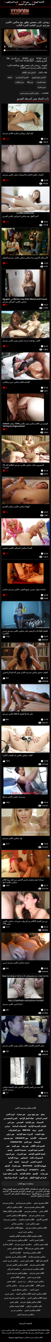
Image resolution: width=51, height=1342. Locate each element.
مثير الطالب (19, 82)
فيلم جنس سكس (41, 1244)
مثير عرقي (10, 1134)
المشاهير (24, 1158)
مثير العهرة (23, 1178)
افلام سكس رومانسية (32, 1252)
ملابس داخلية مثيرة (10, 1174)
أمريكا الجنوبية (21, 1170)
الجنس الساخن (41, 1118)
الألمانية (33, 1138)
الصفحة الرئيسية (25, 1323)
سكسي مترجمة (9, 1219)
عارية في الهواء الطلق (38, 1178)
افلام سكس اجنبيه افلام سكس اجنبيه (31, 1294)
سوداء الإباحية (13, 1158)
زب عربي (22, 1281)
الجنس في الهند (42, 1260)
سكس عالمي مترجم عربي (29, 93)
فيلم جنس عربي (26, 1260)
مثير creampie (21, 1138)
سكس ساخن (11, 1285)
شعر (8, 1146)
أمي (10, 1162)
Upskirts (34, 1170)
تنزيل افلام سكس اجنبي (37, 1298)
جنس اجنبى (34, 1289)
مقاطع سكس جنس (15, 1248)
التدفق (7, 1166)
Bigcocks (27, 1166)
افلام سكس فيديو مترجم (34, 1207)
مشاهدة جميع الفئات (25, 1184)
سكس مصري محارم (36, 1256)
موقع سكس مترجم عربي (17, 1273)
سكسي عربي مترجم (23, 1244)
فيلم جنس (11, 1281)
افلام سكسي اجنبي (32, 1310)
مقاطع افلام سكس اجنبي (16, 1215)
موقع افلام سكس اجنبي (14, 1228)
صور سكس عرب (33, 1223)
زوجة (34, 1130)
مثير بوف (25, 1146)
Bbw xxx (26, 1130)
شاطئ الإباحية (25, 1174)
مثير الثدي (28, 1142)
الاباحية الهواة (39, 2)
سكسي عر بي (16, 1310)
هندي (43, 1170)
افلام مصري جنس (41, 1203)
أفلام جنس (43, 1211)
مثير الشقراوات (14, 1130)
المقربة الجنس (36, 1162)
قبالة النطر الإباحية (27, 1118)
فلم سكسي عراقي (34, 1306)
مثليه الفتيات (41, 82)
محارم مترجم (8, 1203)
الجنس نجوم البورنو (39, 77)
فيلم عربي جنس (34, 1277)
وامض (10, 1150)
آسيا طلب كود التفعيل (26, 4)
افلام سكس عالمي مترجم (17, 1265)
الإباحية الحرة (15, 1252)
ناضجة (16, 1162)
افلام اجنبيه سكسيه (26, 1219)
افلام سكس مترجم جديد (17, 1240)
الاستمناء (40, 1122)
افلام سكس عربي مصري (16, 1256)
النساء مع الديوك (10, 1178)
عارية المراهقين (12, 2)
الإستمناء (37, 1142)
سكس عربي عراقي (36, 1281)
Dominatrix (16, 1142)
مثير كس (11, 1122)
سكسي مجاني (17, 1223)
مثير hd (26, 2)
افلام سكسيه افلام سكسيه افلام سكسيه (25, 1236)
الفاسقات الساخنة (19, 1126)
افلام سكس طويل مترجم (30, 1302)
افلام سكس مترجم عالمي (25, 1108)
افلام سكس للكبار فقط (12, 1211)
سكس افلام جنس (17, 1277)
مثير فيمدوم (8, 1138)
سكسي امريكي (13, 1269)
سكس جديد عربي (25, 1232)
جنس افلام (40, 1285)
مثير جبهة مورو (33, 1114)
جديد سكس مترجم (37, 1215)
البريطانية (10, 1170)
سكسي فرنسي (30, 1211)
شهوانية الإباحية (40, 1166)
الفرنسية (24, 1162)
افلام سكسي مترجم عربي (33, 1269)
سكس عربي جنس (10, 1260)
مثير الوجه (16, 1146)
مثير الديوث (10, 1154)
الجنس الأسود (42, 1219)
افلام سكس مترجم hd (34, 1248)
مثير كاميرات (21, 1154)
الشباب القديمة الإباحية (37, 1126)
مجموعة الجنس (20, 1150)
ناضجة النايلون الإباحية (37, 1154)
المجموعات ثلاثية (36, 1158)
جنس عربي (9, 1294)
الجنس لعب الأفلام (29, 73)
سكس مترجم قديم (23, 1203)
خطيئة (10, 77)
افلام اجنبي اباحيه (36, 1240)
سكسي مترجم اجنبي (25, 1314)
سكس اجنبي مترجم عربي (14, 1298)
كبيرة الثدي (10, 1114)
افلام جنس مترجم (37, 1265)
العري (40, 1130)
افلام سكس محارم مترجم (36, 1228)
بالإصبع (35, 1174)
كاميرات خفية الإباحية (25, 1134)
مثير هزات (44, 1174)
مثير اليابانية (30, 1122)
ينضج (43, 1114)
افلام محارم (8, 1244)
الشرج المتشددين (22, 77)
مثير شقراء (42, 87)
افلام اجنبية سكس (16, 1306)
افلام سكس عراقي (14, 1207)
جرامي (7, 1126)
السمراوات (42, 1138)
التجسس (19, 1122)
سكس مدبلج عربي (19, 1289)
